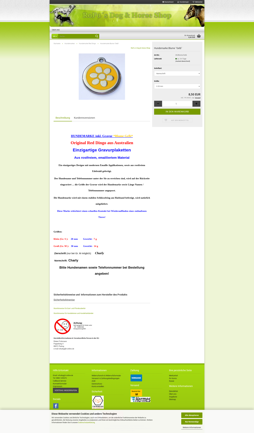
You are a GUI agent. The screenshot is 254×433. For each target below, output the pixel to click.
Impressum (57, 386)
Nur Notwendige (192, 422)
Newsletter (173, 391)
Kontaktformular (60, 384)
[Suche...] (96, 36)
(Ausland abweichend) (182, 61)
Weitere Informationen (192, 427)
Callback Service (59, 381)
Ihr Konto (173, 378)
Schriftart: (158, 68)
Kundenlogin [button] (184, 2)
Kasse (171, 381)
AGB (93, 381)
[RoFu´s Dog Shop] (127, 15)
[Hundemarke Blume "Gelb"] (102, 76)
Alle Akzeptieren (192, 415)
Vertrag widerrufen (66, 390)
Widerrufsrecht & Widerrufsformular (106, 375)
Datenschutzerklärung (86, 422)
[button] (167, 2)
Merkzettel (198, 2)
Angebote (173, 397)
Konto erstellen (98, 386)
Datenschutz (97, 384)
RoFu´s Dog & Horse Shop (140, 48)
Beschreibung (63, 117)
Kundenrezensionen (84, 117)
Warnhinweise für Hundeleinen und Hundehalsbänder (73, 313)
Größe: (156, 81)
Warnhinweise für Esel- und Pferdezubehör (69, 308)
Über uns (56, 30)
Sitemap (172, 399)
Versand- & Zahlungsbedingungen (105, 378)
